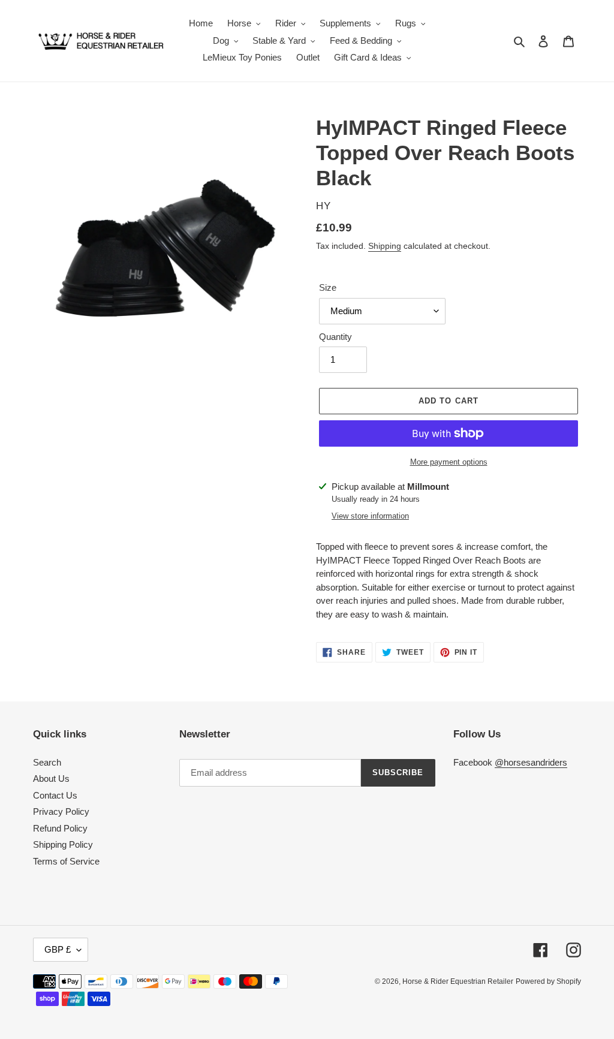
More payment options (448, 461)
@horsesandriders (531, 762)
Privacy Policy (61, 811)
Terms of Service (66, 861)
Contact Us (55, 795)
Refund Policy (60, 828)
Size (327, 287)
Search (47, 762)
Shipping (384, 246)
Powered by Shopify (548, 981)
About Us (51, 778)
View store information (370, 515)
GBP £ (57, 949)
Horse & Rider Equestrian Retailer (457, 981)
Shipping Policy (63, 844)
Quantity (335, 337)
